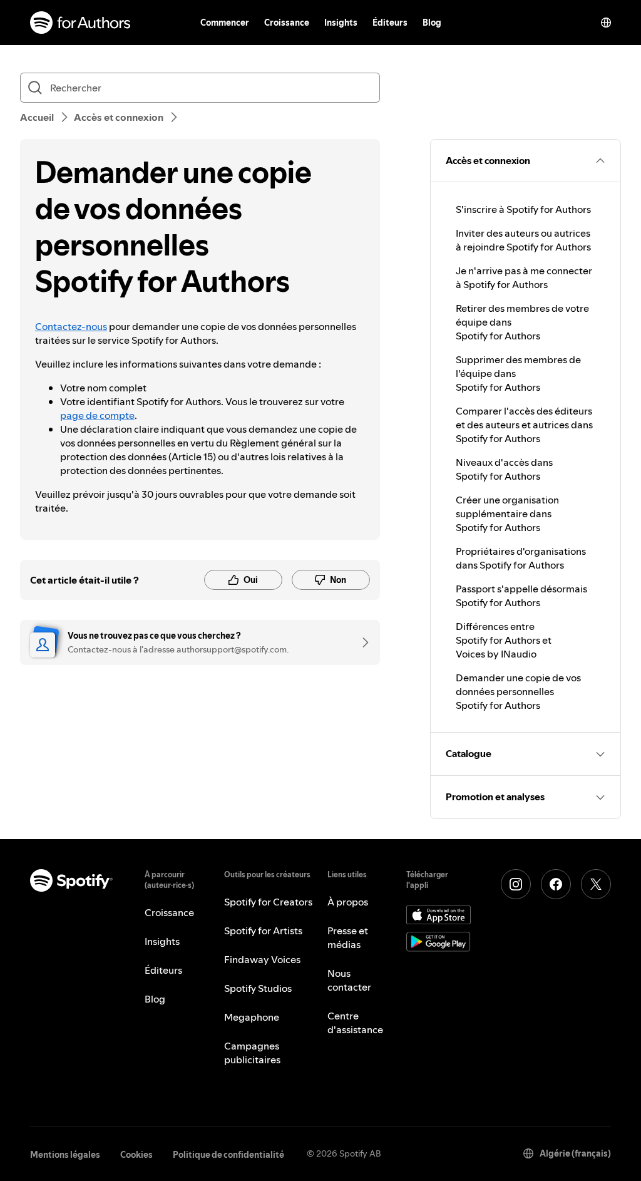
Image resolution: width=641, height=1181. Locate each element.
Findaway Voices (262, 959)
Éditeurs (390, 22)
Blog (432, 22)
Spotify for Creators (268, 902)
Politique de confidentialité (228, 1154)
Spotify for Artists (263, 930)
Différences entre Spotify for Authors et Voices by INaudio (503, 640)
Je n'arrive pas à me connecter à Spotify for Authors (524, 277)
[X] (596, 884)
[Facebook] (556, 884)
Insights (340, 22)
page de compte (97, 415)
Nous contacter (349, 980)
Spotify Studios (258, 988)
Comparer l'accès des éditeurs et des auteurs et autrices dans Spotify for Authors (524, 424)
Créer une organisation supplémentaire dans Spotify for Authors (507, 513)
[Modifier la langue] (606, 23)
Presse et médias (347, 937)
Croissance (286, 22)
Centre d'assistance (355, 1022)
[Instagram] (516, 884)
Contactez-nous (71, 326)
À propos (347, 902)
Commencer (224, 22)
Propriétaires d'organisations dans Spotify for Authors (521, 558)
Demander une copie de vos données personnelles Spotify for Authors (518, 691)
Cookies (136, 1154)
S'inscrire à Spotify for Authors (523, 209)
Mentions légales (65, 1154)
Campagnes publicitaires (252, 1052)
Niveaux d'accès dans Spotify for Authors (504, 469)
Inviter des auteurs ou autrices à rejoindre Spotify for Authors (523, 240)
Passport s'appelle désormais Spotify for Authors (521, 595)
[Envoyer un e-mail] (361, 642)
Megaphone (251, 1017)
